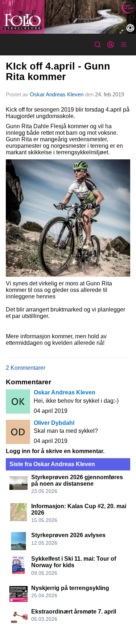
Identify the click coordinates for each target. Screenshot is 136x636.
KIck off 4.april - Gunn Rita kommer (58, 71)
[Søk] (97, 44)
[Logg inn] (110, 44)
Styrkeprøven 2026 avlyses (68, 535)
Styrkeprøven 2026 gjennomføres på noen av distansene (77, 480)
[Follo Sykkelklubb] (68, 17)
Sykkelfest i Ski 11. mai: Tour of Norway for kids (73, 562)
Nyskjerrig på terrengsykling (70, 588)
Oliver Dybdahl (54, 423)
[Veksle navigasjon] (123, 44)
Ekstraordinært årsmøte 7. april (73, 611)
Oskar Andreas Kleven (56, 94)
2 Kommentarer (25, 368)
